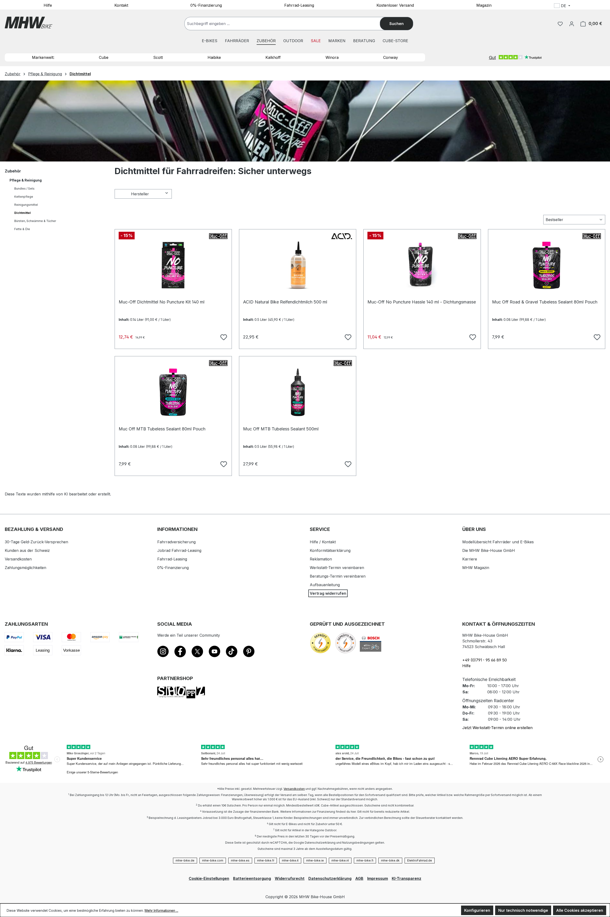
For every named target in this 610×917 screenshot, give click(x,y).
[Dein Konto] (571, 23)
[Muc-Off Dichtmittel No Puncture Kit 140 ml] (173, 265)
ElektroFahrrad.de (419, 860)
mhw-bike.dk (390, 860)
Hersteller (140, 193)
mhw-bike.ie (315, 860)
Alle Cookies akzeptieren (579, 910)
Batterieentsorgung (252, 878)
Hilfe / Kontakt (323, 541)
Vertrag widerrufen (328, 593)
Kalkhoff (273, 57)
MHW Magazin (475, 567)
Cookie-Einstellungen (209, 878)
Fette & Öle (22, 229)
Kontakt (121, 5)
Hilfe (48, 5)
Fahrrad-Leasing (299, 5)
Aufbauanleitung (325, 584)
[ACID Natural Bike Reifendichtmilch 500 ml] (297, 265)
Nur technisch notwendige (523, 910)
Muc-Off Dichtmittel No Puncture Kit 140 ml (161, 301)
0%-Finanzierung (206, 5)
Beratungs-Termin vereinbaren (338, 576)
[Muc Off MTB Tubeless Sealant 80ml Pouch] (173, 392)
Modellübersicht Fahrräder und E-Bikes (498, 541)
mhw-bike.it (290, 860)
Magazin (484, 5)
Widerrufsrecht (290, 878)
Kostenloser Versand (395, 5)
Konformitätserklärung (330, 550)
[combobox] (287, 23)
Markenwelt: (43, 57)
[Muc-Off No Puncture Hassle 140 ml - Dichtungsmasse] (422, 265)
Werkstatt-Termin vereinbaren (337, 567)
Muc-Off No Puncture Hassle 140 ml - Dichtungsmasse (421, 301)
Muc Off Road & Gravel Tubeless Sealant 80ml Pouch (544, 301)
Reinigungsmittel (26, 205)
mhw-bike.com (212, 860)
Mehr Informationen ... (161, 910)
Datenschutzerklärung (329, 878)
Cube (103, 57)
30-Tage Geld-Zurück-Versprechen (36, 541)
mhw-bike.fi (364, 860)
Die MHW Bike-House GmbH (488, 550)
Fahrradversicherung (176, 541)
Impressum (377, 878)
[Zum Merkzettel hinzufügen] (223, 336)
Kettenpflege (23, 196)
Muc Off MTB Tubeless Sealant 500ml (281, 428)
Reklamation (321, 559)
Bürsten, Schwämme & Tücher (35, 221)
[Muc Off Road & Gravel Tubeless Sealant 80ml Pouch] (546, 265)
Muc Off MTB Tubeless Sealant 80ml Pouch (162, 428)
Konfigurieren (477, 910)
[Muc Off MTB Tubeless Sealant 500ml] (297, 392)
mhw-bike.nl (340, 860)
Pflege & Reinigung (26, 180)
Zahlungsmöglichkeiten (25, 567)
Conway (390, 57)
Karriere (469, 559)
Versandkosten (18, 559)
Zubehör (13, 171)
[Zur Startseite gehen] (28, 22)
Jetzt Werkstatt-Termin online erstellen (497, 727)
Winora (332, 57)
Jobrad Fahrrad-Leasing (179, 550)
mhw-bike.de (185, 860)
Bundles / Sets (24, 188)
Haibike (214, 57)
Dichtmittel (22, 213)
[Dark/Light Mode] (594, 6)
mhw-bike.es (240, 860)
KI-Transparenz (406, 878)
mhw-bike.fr (265, 860)
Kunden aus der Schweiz (27, 550)
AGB (359, 878)
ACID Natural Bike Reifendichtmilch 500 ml (285, 301)
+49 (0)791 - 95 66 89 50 (484, 660)
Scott (158, 57)
